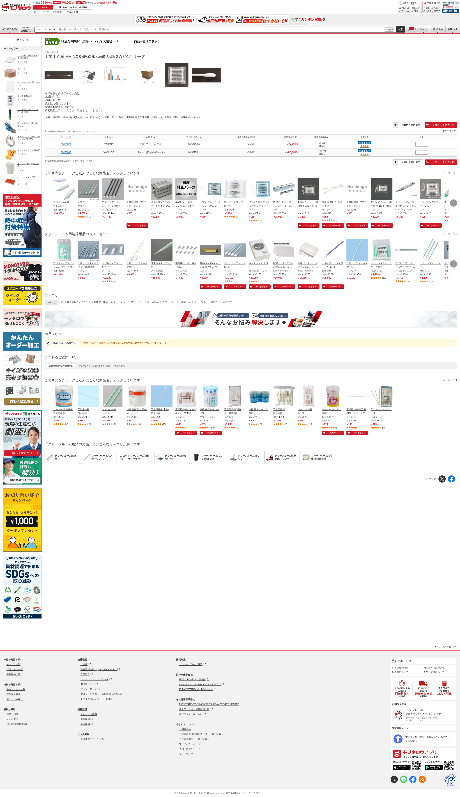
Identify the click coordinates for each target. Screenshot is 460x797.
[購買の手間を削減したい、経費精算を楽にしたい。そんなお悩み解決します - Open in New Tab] (251, 319)
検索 (400, 29)
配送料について (400, 672)
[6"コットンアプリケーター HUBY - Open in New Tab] (381, 396)
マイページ (39, 12)
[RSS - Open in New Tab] (422, 782)
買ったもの (438, 29)
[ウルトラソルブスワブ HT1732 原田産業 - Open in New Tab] (333, 250)
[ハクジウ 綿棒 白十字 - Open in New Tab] (308, 396)
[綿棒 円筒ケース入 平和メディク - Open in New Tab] (259, 396)
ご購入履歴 (72, 12)
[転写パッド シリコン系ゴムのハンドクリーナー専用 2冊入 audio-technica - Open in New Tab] (308, 250)
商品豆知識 (12, 714)
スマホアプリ (13, 719)
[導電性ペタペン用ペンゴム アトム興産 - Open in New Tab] (186, 250)
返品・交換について (434, 672)
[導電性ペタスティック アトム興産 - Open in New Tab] (161, 250)
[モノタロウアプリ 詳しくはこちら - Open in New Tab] (423, 754)
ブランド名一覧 (14, 669)
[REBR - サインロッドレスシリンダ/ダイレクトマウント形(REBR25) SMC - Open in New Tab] (284, 189)
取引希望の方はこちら (92, 739)
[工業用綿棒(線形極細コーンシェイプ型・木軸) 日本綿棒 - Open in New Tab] (357, 396)
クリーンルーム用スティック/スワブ (213, 302)
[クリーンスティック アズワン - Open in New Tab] (137, 250)
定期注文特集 (13, 694)
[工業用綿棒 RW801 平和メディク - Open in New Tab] (357, 189)
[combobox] (221, 29)
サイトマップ (186, 754)
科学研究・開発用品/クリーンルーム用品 (112, 302)
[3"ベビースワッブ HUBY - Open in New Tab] (235, 189)
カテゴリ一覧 (13, 664)
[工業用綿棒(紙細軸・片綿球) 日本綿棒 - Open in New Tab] (235, 396)
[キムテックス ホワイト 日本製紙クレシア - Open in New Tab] (259, 250)
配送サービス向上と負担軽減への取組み (101, 694)
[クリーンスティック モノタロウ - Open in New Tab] (381, 250)
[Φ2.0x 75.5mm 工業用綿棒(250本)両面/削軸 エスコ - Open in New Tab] (381, 189)
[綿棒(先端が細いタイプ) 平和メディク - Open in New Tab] (210, 396)
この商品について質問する (61, 366)
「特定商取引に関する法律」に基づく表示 (201, 734)
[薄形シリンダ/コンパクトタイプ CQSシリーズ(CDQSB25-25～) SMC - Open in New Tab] (161, 189)
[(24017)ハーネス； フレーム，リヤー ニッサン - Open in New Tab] (186, 189)
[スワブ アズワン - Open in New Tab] (88, 189)
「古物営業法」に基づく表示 (194, 739)
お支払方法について (434, 667)
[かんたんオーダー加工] (22, 405)
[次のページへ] (453, 203)
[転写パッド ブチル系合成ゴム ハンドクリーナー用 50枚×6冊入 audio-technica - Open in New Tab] (284, 250)
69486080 (66, 152)
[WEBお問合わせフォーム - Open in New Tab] (404, 7)
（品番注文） (26, 29)
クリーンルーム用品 (148, 302)
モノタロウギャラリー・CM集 (96, 699)
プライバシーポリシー (191, 744)
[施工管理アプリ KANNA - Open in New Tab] (22, 456)
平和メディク (52, 52)
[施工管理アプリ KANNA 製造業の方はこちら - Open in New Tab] (22, 483)
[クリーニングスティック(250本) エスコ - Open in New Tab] (430, 189)
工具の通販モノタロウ (76, 302)
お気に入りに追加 (410, 125)
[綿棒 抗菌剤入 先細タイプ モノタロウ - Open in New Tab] (333, 189)
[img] (17, 7)
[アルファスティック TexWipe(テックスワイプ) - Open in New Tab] (64, 250)
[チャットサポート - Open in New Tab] (416, 7)
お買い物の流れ (400, 667)
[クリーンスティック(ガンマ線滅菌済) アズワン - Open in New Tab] (88, 250)
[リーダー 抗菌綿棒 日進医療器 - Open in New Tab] (64, 396)
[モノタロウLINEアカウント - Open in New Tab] (403, 782)
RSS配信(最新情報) (16, 724)
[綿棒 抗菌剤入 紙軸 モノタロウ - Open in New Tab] (137, 396)
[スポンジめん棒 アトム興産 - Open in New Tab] (64, 189)
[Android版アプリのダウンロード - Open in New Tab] (440, 766)
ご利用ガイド (404, 661)
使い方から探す (14, 699)
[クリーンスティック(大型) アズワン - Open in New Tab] (235, 250)
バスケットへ (140, 225)
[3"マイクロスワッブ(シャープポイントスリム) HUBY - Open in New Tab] (259, 189)
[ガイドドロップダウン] (431, 9)
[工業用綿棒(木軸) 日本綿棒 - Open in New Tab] (161, 396)
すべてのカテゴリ (44, 29)
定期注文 (57, 12)
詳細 (389, 29)
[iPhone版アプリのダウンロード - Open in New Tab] (407, 766)
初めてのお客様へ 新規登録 (75, 7)
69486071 (66, 144)
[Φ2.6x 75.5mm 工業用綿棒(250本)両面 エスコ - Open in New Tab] (308, 189)
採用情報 (82, 709)
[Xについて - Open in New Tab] (394, 782)
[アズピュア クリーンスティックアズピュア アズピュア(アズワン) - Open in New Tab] (406, 250)
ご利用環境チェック (189, 749)
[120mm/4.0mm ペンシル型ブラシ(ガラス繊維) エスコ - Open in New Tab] (210, 250)
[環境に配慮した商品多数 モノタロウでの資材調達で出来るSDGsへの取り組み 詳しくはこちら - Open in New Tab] (22, 617)
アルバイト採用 (88, 714)
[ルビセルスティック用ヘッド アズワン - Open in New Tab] (113, 250)
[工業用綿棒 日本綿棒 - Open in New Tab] (88, 396)
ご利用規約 (185, 729)
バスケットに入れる (443, 125)
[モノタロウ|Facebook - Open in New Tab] (413, 782)
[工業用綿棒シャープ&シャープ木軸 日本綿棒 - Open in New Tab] (186, 396)
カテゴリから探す (10, 29)
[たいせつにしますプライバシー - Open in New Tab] (450, 780)
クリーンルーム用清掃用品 (176, 302)
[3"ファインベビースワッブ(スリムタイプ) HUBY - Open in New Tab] (210, 189)
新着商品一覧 (13, 674)
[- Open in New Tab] (402, 688)
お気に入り (453, 29)
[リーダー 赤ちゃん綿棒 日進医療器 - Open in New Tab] (333, 396)
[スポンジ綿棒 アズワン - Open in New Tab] (113, 396)
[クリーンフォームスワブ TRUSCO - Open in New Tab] (430, 250)
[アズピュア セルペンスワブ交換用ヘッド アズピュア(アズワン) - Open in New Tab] (113, 189)
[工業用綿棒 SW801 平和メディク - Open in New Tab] (137, 189)
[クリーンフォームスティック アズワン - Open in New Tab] (357, 250)
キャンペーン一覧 (15, 689)
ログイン (43, 7)
